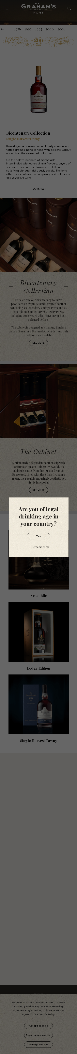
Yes (38, 536)
